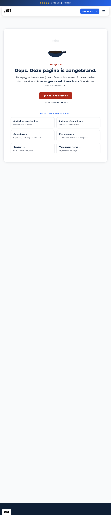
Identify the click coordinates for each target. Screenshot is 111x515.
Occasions (87, 11)
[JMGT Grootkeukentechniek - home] (7, 11)
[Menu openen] (104, 11)
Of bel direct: (55, 102)
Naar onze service (57, 95)
